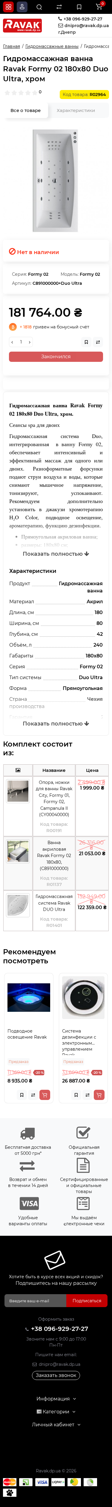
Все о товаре (25, 110)
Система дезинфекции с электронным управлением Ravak (47, 1041)
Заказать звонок (56, 1375)
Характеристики (76, 110)
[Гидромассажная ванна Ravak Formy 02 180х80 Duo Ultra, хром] (56, 180)
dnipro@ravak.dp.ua (59, 1364)
